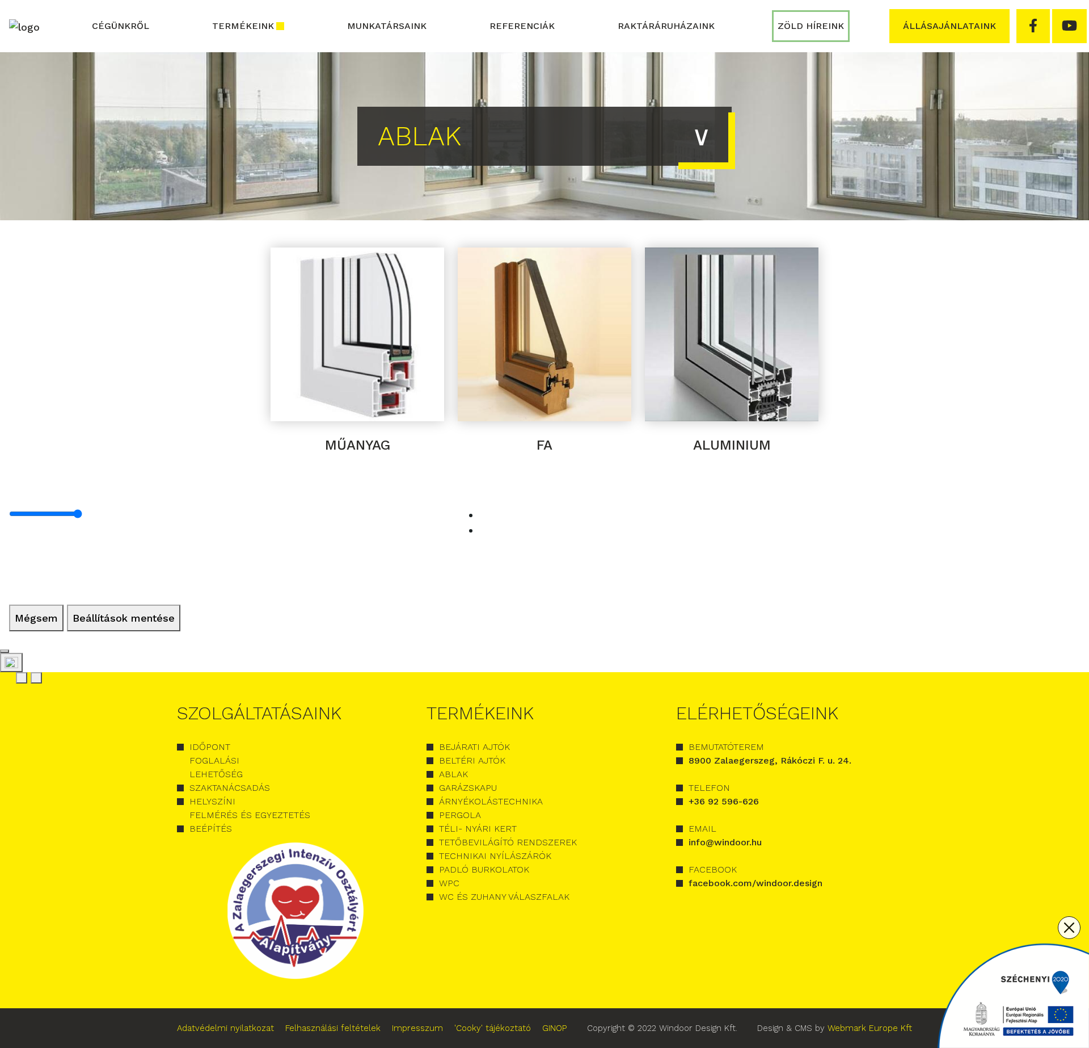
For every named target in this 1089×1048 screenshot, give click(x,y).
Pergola (460, 815)
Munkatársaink (387, 25)
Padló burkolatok (484, 869)
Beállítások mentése (124, 618)
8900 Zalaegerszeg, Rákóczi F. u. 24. (770, 760)
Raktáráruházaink (666, 25)
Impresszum (417, 1028)
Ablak (453, 774)
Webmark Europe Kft (870, 1028)
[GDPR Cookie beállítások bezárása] (4, 651)
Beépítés (210, 828)
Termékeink (243, 25)
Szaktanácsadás (229, 787)
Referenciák (522, 25)
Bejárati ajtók (474, 746)
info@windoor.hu (725, 842)
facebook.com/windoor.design (755, 883)
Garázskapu (468, 787)
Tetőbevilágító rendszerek (508, 842)
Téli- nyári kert (478, 828)
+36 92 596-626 (724, 801)
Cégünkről (120, 25)
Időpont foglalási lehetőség (216, 760)
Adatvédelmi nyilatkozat (225, 1028)
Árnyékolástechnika (491, 801)
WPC (449, 883)
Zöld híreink (811, 25)
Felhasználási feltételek (333, 1028)
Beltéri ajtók (472, 760)
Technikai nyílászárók (495, 855)
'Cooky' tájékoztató (492, 1028)
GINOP (554, 1028)
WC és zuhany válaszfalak (504, 896)
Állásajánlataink (949, 25)
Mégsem (36, 618)
